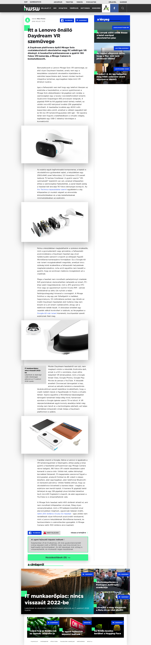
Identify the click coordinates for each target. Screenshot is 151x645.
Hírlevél (112, 2)
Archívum (58, 2)
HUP (25, 2)
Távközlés (74, 8)
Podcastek (91, 2)
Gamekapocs (35, 2)
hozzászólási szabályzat (67, 641)
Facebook (69, 20)
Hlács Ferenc (41, 19)
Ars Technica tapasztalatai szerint (52, 189)
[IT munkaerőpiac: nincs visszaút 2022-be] (33, 377)
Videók (80, 2)
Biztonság (85, 8)
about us (89, 641)
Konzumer (96, 8)
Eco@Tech (63, 8)
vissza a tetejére (78, 533)
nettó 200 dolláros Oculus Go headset (54, 514)
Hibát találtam (53, 533)
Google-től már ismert (47, 313)
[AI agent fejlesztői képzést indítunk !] (58, 544)
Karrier (123, 2)
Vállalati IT (46, 8)
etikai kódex (54, 641)
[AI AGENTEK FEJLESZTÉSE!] (106, 8)
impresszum (34, 641)
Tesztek (69, 2)
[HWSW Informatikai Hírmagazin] (32, 8)
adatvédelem (81, 641)
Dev (54, 8)
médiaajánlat (44, 641)
